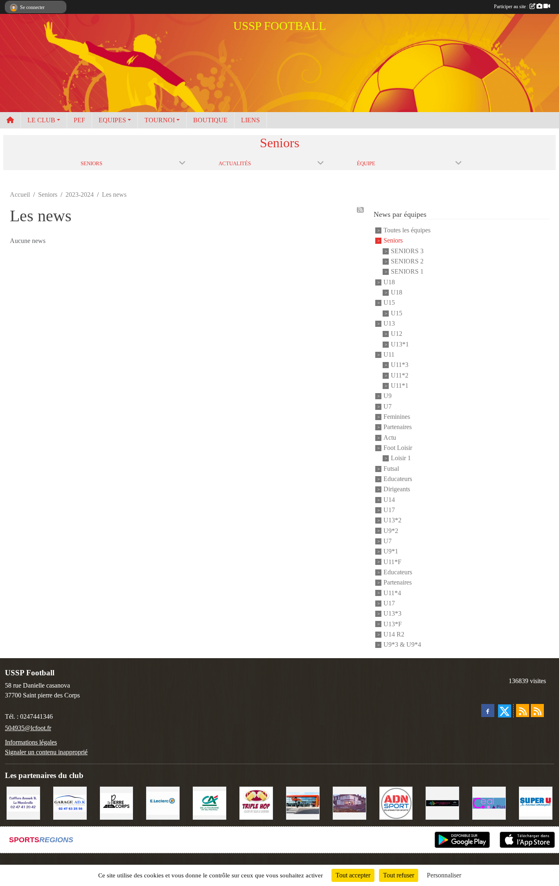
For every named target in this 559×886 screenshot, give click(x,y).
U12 (396, 334)
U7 (387, 406)
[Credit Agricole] (209, 802)
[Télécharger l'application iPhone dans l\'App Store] (527, 840)
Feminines (396, 416)
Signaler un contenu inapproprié (46, 752)
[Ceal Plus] (489, 802)
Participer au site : (512, 6)
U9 (387, 396)
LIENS (250, 120)
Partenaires (397, 427)
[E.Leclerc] (163, 802)
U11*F (392, 561)
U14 (389, 499)
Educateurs (397, 478)
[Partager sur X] (504, 710)
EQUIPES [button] (112, 120)
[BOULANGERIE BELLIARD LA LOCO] (349, 802)
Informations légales (31, 742)
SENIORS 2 (407, 261)
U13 (389, 323)
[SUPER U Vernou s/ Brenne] (535, 802)
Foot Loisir (397, 447)
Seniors (393, 240)
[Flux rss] (360, 210)
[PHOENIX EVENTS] (442, 802)
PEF (79, 120)
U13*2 (392, 520)
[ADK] (70, 802)
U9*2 (390, 530)
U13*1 (400, 344)
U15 (389, 302)
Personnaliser (444, 875)
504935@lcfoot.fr (28, 727)
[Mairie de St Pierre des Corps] (116, 802)
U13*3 (392, 613)
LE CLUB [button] (41, 120)
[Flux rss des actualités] (522, 710)
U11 (388, 354)
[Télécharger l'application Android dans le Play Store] (462, 840)
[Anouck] (23, 802)
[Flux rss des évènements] (537, 710)
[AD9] (396, 802)
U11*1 (399, 385)
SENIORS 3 (407, 250)
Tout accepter (353, 875)
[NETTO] (303, 802)
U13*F (392, 624)
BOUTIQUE (210, 120)
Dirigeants (396, 489)
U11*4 (392, 592)
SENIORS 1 (407, 271)
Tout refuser (398, 875)
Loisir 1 (401, 458)
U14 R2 (393, 634)
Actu (389, 437)
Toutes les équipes (407, 230)
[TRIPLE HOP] (256, 802)
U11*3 (399, 365)
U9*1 (390, 551)
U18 (389, 282)
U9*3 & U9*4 (402, 644)
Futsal (391, 468)
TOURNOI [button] (159, 120)
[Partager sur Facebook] (487, 710)
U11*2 (399, 375)
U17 (389, 509)
